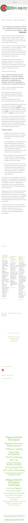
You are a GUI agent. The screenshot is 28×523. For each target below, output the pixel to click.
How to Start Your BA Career (14, 338)
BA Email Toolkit (14, 341)
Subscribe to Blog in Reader (7, 375)
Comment (19, 313)
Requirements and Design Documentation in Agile (6, 257)
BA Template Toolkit (14, 339)
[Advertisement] (14, 230)
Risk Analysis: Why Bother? (14, 20)
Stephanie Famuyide (13, 313)
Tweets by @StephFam (7, 366)
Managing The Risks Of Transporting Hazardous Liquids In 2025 (13, 259)
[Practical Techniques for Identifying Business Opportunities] (22, 252)
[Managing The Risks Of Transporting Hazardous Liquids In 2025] (14, 252)
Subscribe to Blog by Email (7, 378)
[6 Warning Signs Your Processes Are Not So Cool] (20, 324)
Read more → (5, 298)
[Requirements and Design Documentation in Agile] (6, 251)
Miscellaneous (5, 314)
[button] (24, 246)
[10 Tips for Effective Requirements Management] (8, 324)
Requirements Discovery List (14, 336)
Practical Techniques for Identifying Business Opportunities (22, 259)
